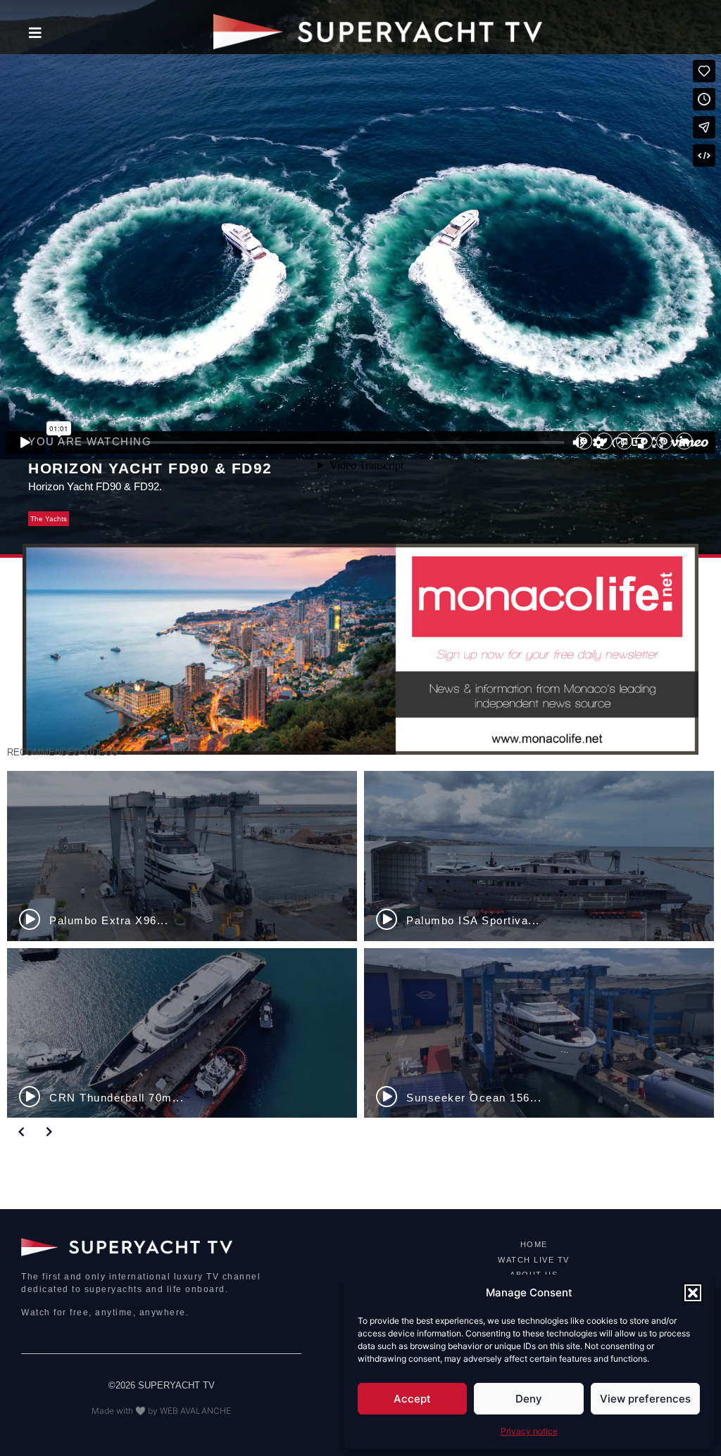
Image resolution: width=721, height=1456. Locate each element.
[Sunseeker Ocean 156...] (539, 1033)
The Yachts (48, 519)
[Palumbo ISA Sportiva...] (539, 856)
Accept (412, 1398)
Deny (528, 1398)
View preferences (645, 1398)
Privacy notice (529, 1431)
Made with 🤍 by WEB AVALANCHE (161, 1410)
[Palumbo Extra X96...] (182, 856)
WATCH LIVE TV (534, 1260)
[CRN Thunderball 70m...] (182, 1033)
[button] (693, 1293)
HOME (534, 1244)
